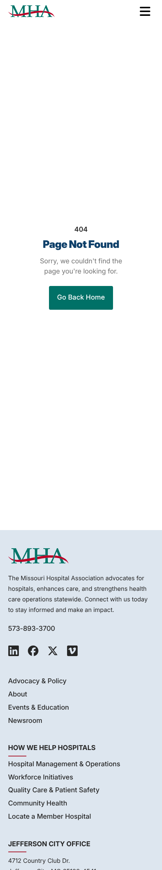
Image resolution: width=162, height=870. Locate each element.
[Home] (31, 11)
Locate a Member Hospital (49, 817)
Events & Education (38, 708)
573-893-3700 (31, 629)
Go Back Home (81, 297)
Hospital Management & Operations (64, 764)
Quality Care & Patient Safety (53, 790)
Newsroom (25, 721)
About (18, 694)
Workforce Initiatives (40, 777)
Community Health (37, 803)
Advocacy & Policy (37, 681)
